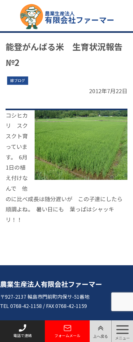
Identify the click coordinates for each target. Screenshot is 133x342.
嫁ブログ (17, 80)
